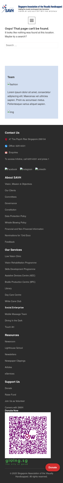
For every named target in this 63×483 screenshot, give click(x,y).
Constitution (10, 209)
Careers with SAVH (14, 407)
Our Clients (10, 190)
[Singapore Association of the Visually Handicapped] (31, 8)
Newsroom (10, 341)
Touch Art (9, 326)
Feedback (10, 241)
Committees (11, 196)
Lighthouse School (14, 347)
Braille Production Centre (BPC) (20, 281)
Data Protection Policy (15, 216)
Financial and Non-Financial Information (24, 228)
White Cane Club (13, 301)
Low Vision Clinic (13, 256)
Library (8, 288)
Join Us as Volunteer (15, 400)
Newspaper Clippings (15, 360)
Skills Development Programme (20, 269)
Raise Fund (10, 394)
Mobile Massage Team (16, 314)
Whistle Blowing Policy (15, 222)
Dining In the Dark (13, 320)
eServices (9, 373)
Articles (8, 367)
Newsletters (10, 354)
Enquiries (13, 152)
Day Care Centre (13, 294)
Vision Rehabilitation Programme (21, 262)
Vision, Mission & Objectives (18, 183)
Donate (8, 388)
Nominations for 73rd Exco (18, 235)
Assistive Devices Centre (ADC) (20, 275)
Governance (11, 203)
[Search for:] (31, 45)
